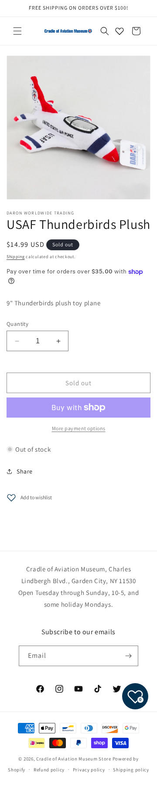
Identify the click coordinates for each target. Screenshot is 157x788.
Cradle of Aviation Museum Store (73, 759)
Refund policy (49, 770)
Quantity (17, 324)
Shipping (16, 256)
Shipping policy (131, 770)
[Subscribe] (128, 656)
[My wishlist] (119, 31)
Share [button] (25, 471)
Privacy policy (89, 770)
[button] (17, 31)
